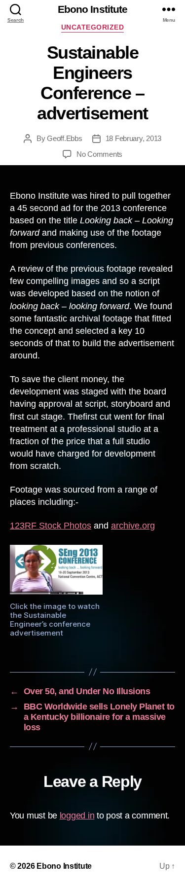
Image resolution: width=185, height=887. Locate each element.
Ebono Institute (93, 9)
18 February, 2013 (134, 138)
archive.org (133, 526)
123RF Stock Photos (50, 526)
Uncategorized (92, 27)
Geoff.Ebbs (64, 138)
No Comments (99, 154)
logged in (77, 815)
